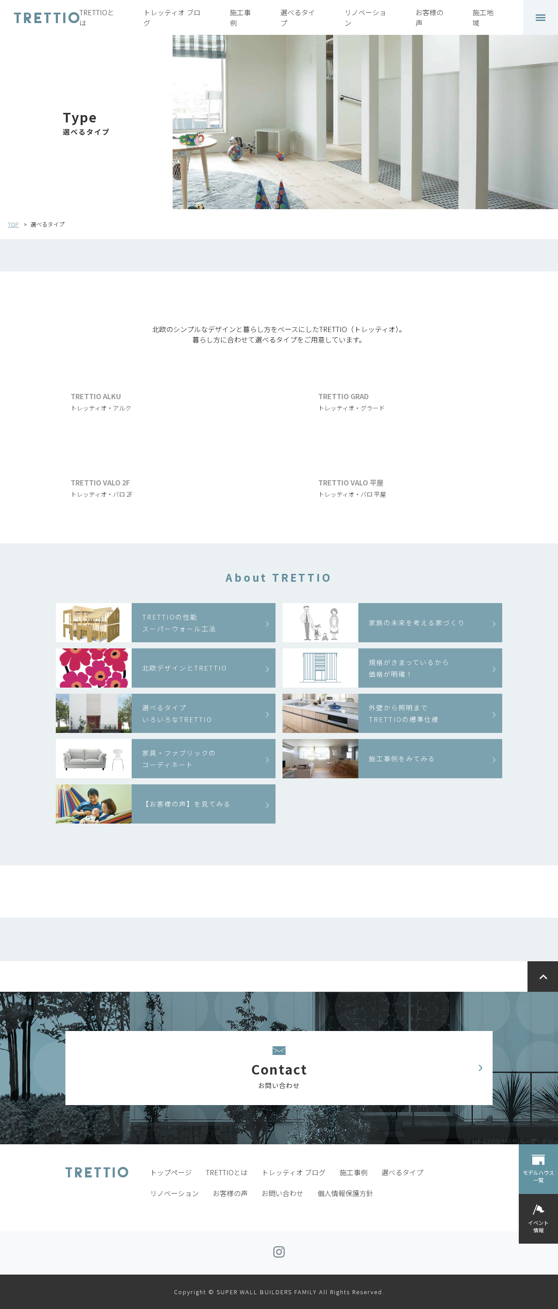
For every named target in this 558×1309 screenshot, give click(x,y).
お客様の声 (230, 1193)
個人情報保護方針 (345, 1193)
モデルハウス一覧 (538, 1176)
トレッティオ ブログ (294, 1172)
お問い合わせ (282, 1193)
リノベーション (174, 1193)
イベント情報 (538, 1225)
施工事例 (353, 1172)
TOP (13, 224)
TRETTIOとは (227, 1172)
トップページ (171, 1172)
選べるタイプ (402, 1172)
